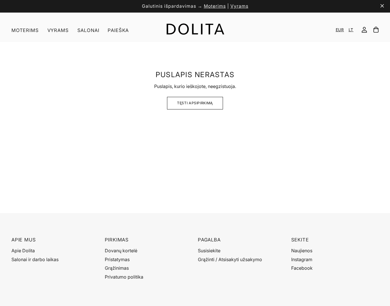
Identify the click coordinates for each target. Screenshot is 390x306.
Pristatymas (117, 259)
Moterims (215, 6)
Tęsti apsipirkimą (195, 103)
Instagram (301, 259)
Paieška (118, 30)
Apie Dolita (23, 250)
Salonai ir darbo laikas (35, 259)
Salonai (88, 30)
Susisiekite (209, 250)
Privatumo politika (124, 277)
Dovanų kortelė (121, 250)
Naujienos (301, 250)
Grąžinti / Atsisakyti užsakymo (230, 259)
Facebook (302, 268)
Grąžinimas (117, 268)
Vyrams (239, 6)
